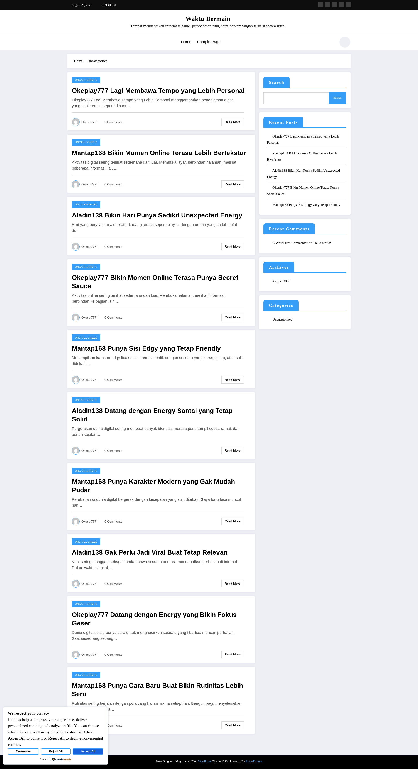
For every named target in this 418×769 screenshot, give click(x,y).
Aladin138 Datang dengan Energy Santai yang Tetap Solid (152, 415)
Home (186, 42)
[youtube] (348, 4)
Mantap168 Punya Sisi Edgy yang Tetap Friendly (146, 348)
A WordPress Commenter (289, 243)
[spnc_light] (344, 42)
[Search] (330, 42)
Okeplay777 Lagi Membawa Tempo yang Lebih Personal (158, 90)
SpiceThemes (254, 761)
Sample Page (209, 42)
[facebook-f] (320, 4)
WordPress (204, 761)
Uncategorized (86, 79)
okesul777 (88, 122)
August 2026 (281, 281)
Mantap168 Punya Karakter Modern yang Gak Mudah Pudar (153, 486)
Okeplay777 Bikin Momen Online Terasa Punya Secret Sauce (155, 282)
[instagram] (341, 4)
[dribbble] (334, 4)
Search (276, 82)
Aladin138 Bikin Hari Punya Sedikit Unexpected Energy (157, 215)
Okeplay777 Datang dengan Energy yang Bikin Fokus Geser (154, 619)
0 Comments (113, 122)
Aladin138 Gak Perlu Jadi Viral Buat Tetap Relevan (150, 552)
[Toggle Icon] (70, 42)
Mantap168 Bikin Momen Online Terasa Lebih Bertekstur (159, 152)
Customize (23, 751)
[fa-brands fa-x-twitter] (327, 4)
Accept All (88, 751)
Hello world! (322, 243)
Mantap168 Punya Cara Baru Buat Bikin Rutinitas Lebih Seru (157, 690)
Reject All (56, 751)
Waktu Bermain (207, 18)
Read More (233, 122)
